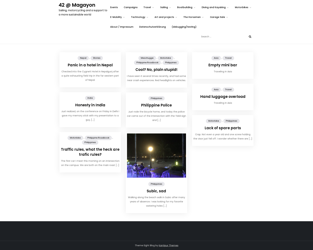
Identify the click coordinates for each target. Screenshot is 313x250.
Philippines (171, 62)
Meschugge (147, 57)
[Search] (250, 36)
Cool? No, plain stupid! (156, 69)
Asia (216, 57)
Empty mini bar (222, 65)
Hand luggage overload (223, 96)
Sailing (164, 7)
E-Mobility (116, 17)
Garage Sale (217, 17)
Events (114, 7)
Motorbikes (241, 7)
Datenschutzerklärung (152, 26)
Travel (147, 7)
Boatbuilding (184, 7)
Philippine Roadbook (147, 62)
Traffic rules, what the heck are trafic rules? (90, 152)
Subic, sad (156, 191)
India (90, 97)
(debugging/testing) (184, 26)
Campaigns (131, 7)
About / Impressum (121, 26)
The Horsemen (192, 17)
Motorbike (165, 57)
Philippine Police (156, 105)
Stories (96, 57)
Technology (138, 17)
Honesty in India (90, 105)
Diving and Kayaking (214, 7)
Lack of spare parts (223, 128)
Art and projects (164, 17)
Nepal (83, 57)
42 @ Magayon (77, 4)
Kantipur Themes (168, 245)
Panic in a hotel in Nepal (90, 65)
